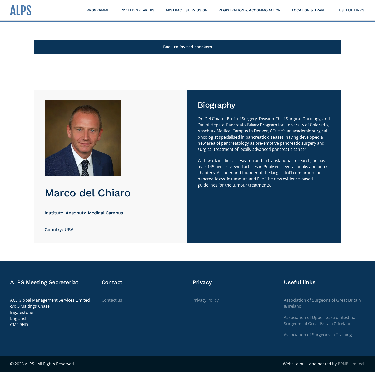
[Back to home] (21, 10)
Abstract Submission (186, 10)
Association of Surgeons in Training (318, 335)
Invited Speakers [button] (137, 10)
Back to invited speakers (187, 46)
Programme (98, 10)
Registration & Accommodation (250, 10)
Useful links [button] (351, 10)
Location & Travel (310, 10)
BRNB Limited (351, 364)
